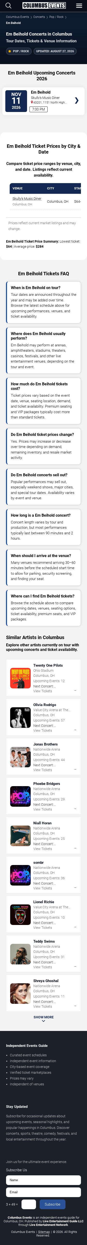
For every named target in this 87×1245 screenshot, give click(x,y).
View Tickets (77, 93)
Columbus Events (17, 17)
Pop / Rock (56, 17)
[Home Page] (44, 6)
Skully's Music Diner (27, 199)
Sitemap (44, 1232)
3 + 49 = (12, 1204)
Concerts (39, 17)
